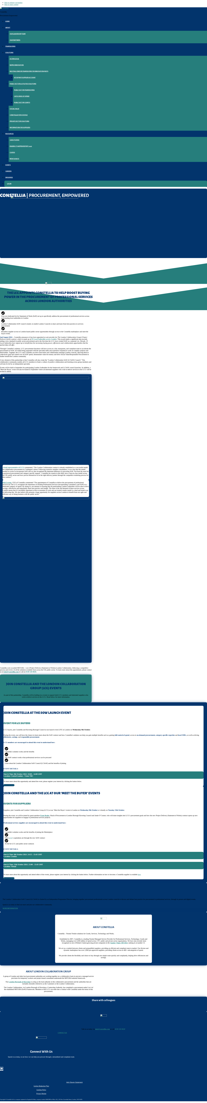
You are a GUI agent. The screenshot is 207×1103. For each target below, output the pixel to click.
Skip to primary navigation (13, 3)
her (139, 874)
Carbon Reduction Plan (41, 1086)
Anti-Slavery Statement (74, 1082)
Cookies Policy (41, 1090)
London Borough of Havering (19, 982)
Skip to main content (11, 4)
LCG (10, 838)
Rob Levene (7, 482)
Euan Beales (44, 815)
